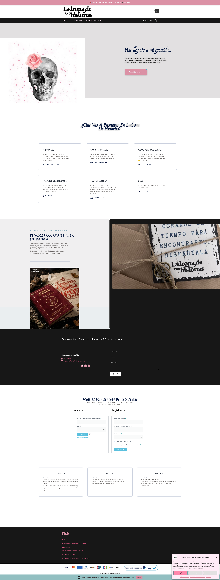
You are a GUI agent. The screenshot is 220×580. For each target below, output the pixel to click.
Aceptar (180, 573)
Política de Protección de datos (197, 577)
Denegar (195, 573)
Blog (88, 20)
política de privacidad (134, 445)
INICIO (65, 20)
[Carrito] (155, 20)
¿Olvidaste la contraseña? (83, 437)
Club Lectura (76, 20)
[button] (216, 557)
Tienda (96, 20)
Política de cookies (184, 577)
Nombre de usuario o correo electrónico (91, 418)
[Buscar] (157, 11)
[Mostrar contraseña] (104, 429)
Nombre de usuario (123, 418)
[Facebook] (85, 366)
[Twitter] (82, 366)
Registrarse (120, 449)
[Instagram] (89, 366)
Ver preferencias (210, 573)
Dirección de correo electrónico (126, 426)
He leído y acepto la (128, 445)
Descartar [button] (127, 2)
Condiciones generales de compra (74, 543)
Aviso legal (208, 577)
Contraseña (84, 426)
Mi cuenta (148, 20)
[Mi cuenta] (144, 20)
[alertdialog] (110, 577)
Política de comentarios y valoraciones (76, 558)
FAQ (63, 540)
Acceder (82, 434)
